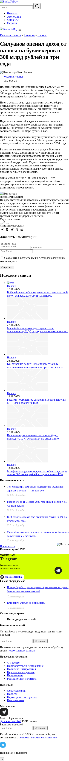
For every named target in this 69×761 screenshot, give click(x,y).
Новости (12, 13)
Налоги (42, 35)
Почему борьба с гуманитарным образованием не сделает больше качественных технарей (37, 589)
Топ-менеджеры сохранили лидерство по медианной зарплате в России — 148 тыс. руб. (35, 488)
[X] (17, 229)
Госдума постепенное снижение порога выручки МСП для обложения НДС (36, 401)
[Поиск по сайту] (37, 6)
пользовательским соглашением (38, 737)
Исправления (15, 675)
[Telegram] (12, 229)
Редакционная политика (21, 678)
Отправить (40, 641)
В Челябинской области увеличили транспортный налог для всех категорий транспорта (37, 294)
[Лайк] (1, 223)
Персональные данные (20, 672)
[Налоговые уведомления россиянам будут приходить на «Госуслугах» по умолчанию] (27, 425)
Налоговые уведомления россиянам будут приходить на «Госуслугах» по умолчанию (33, 437)
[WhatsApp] (22, 229)
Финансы (13, 19)
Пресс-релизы (15, 700)
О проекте (13, 662)
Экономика (14, 16)
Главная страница (10, 35)
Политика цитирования (21, 668)
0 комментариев (14, 76)
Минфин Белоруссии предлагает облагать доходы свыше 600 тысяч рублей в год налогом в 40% (37, 473)
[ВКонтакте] (2, 229)
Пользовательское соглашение (25, 665)
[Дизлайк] (7, 223)
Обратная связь (16, 690)
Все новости (7, 546)
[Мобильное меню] (19, 30)
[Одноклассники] (7, 229)
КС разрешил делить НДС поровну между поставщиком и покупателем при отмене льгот (35, 365)
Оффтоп (12, 23)
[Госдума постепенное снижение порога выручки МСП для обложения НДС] (27, 390)
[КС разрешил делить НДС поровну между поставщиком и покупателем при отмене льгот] (27, 354)
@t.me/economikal (10, 721)
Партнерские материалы (22, 697)
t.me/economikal (12, 576)
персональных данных (21, 650)
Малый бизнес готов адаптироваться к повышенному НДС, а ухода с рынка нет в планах (37, 330)
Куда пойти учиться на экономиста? (26, 603)
